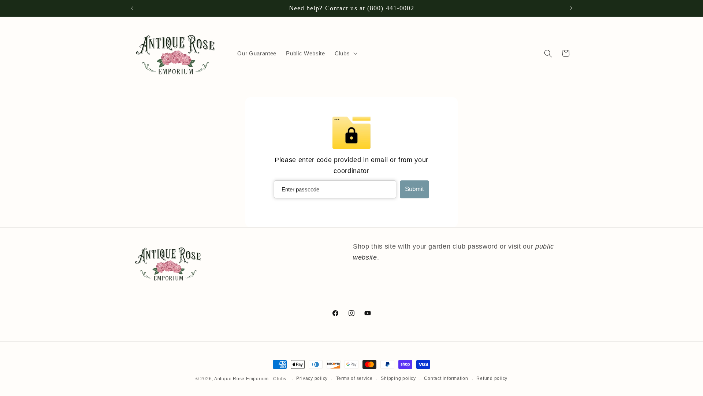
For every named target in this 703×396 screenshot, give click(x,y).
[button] (345, 53)
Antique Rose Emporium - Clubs (250, 378)
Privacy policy (312, 378)
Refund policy (491, 378)
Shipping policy (398, 378)
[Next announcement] (571, 8)
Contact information (446, 378)
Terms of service (354, 378)
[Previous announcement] (132, 8)
